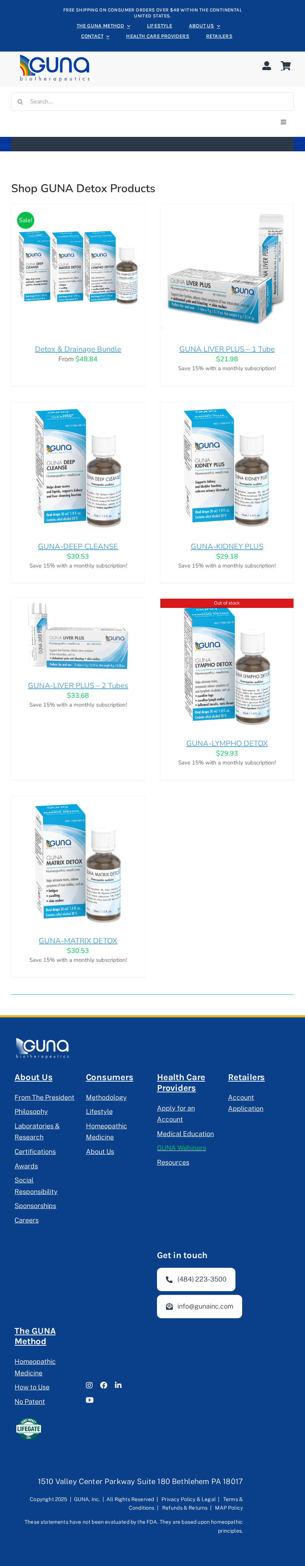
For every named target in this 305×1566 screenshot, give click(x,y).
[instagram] (89, 1385)
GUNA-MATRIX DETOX (78, 941)
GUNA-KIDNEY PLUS (227, 547)
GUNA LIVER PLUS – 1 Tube (227, 349)
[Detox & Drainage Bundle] (78, 209)
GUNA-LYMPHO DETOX (227, 743)
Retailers (246, 1077)
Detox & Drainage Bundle (78, 349)
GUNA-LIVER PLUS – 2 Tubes (78, 686)
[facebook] (103, 1385)
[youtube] (89, 1400)
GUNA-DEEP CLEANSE (78, 547)
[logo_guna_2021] (54, 55)
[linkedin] (118, 1385)
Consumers (110, 1077)
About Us (33, 1077)
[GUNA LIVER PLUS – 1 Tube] (226, 209)
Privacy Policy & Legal (188, 1499)
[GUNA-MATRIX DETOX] (78, 800)
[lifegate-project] (28, 1418)
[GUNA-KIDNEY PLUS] (226, 406)
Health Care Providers (181, 1082)
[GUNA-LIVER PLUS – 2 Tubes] (78, 603)
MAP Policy (229, 1508)
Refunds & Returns (185, 1508)
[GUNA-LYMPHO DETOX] (226, 603)
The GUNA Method (35, 1336)
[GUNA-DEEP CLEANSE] (78, 406)
